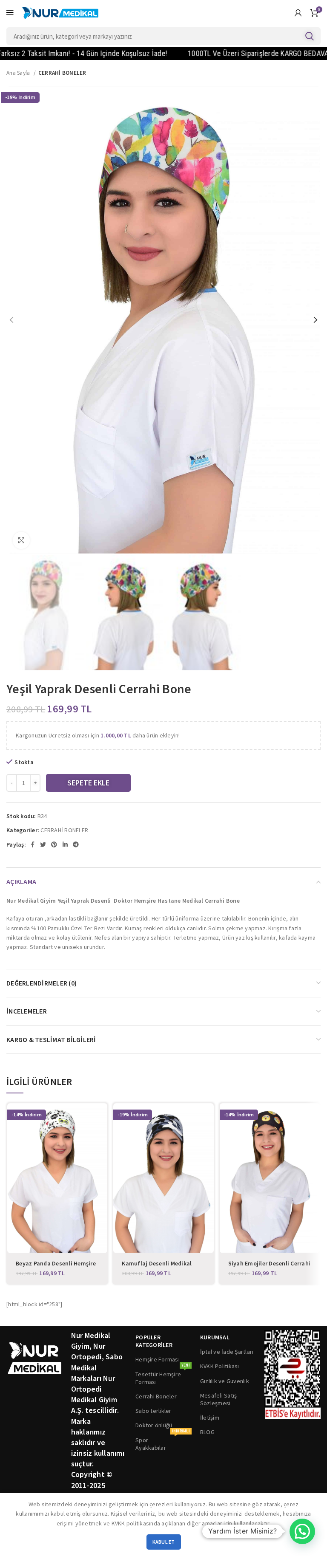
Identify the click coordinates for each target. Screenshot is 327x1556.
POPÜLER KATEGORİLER (153, 1341)
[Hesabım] (298, 12)
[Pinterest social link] (54, 844)
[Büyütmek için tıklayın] (21, 540)
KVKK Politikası (219, 1366)
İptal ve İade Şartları (227, 1351)
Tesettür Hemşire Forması (162, 1376)
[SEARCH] (309, 36)
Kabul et (163, 1542)
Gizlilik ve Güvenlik (224, 1381)
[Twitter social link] (43, 844)
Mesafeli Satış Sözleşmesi (218, 1399)
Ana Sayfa (19, 72)
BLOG (207, 1432)
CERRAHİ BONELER (62, 72)
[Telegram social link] (75, 844)
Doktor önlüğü (153, 1425)
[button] (302, 1531)
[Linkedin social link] (65, 844)
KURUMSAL (214, 1337)
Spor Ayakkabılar (162, 1442)
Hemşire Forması (157, 1359)
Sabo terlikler (153, 1411)
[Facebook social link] (32, 844)
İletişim (209, 1417)
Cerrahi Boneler (156, 1396)
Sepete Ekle (88, 783)
